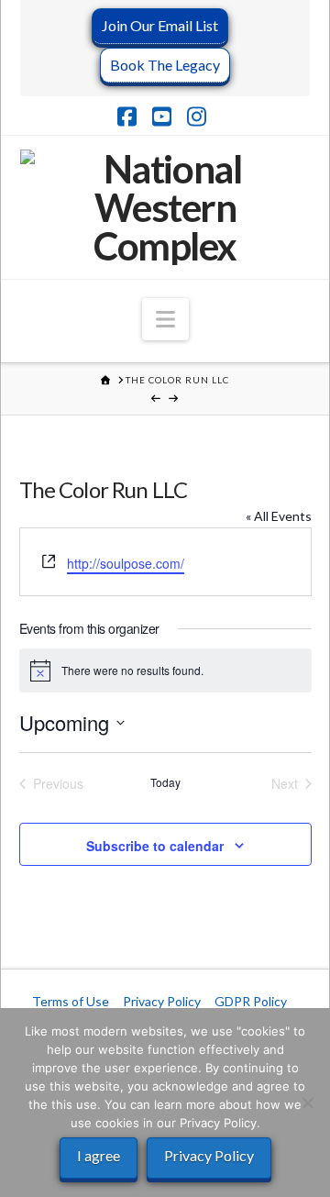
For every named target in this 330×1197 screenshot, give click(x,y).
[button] (165, 319)
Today (165, 782)
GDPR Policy (250, 1001)
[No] (307, 1102)
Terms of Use (70, 1001)
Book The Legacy (165, 64)
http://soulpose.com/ (125, 563)
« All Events (279, 516)
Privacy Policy (162, 1001)
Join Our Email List (160, 25)
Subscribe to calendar (155, 846)
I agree (98, 1155)
